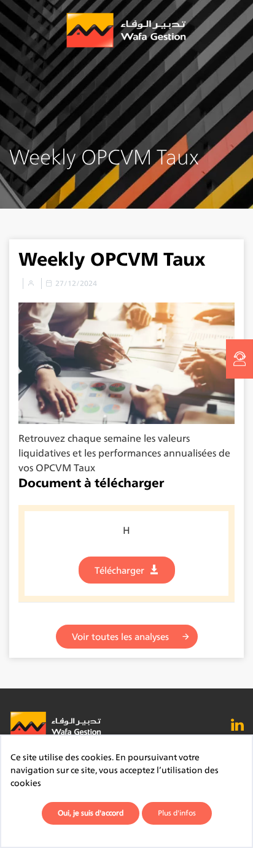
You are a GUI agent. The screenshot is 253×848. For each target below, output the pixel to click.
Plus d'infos (177, 813)
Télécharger (119, 570)
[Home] (126, 30)
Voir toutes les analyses (120, 636)
